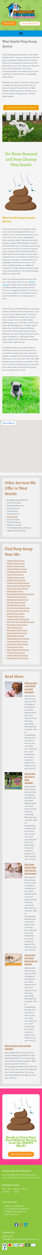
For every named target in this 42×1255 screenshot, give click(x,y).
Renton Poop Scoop (15, 563)
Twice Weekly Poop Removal (17, 1209)
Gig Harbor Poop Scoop (17, 589)
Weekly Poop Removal (14, 1206)
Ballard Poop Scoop (15, 614)
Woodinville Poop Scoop (17, 644)
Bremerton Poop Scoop (17, 630)
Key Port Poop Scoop (16, 602)
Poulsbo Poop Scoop (16, 605)
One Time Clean (12, 1214)
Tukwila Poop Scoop (16, 577)
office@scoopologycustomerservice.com (20, 1239)
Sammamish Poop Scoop (18, 619)
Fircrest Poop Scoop (16, 653)
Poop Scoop (12, 517)
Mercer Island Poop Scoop (18, 586)
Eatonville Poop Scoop (17, 633)
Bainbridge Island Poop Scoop (20, 594)
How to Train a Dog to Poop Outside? (18, 1047)
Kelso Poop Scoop (15, 591)
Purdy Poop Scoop (15, 647)
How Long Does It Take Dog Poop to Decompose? (30, 869)
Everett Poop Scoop (15, 616)
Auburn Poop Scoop (16, 566)
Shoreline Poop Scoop (17, 572)
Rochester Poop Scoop (17, 625)
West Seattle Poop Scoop (18, 650)
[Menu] (21, 34)
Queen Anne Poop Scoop (18, 583)
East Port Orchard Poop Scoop (20, 622)
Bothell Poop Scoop (15, 636)
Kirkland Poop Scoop (16, 580)
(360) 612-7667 (7, 1236)
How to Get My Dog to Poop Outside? (29, 778)
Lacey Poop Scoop (15, 575)
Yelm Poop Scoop (14, 627)
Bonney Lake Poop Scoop (18, 611)
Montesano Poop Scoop (17, 600)
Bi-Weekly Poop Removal (15, 1212)
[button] (16, 1224)
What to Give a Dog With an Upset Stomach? (30, 687)
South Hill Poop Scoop (17, 569)
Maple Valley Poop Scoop (18, 639)
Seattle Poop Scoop (15, 561)
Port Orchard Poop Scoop (18, 608)
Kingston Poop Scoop (16, 597)
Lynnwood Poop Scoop (17, 641)
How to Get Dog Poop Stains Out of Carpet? (30, 959)
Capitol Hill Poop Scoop (17, 655)
